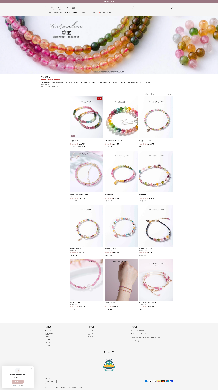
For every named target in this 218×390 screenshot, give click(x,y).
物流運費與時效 (49, 334)
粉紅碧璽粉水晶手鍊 (75, 303)
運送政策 (86, 387)
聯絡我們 (90, 337)
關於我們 (90, 334)
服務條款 (80, 387)
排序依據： (146, 94)
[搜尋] (132, 8)
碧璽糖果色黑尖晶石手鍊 (145, 248)
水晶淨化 (47, 346)
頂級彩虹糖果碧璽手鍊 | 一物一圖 (113, 140)
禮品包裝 (47, 340)
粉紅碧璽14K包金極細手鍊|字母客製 (79, 194)
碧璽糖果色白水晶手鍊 (75, 248)
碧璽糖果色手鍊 (74, 140)
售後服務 (47, 343)
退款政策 (69, 387)
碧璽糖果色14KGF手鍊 (145, 140)
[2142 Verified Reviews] (109, 371)
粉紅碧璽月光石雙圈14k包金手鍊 (147, 303)
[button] (49, 12)
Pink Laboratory (52, 387)
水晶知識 (90, 331)
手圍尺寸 (47, 337)
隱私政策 (74, 387)
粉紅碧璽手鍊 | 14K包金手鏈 (112, 303)
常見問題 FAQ (49, 331)
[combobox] (102, 8)
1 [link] (116, 318)
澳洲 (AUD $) (50, 382)
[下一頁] (126, 318)
